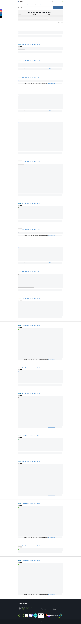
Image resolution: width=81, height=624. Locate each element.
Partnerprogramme (41, 1)
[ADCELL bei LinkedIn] (1, 15)
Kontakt (51, 1)
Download (42, 607)
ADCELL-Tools (47, 1)
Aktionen (41, 4)
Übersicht (28, 4)
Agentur (37, 1)
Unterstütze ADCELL (44, 609)
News (42, 604)
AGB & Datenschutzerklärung (56, 607)
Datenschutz (54, 609)
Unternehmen (54, 604)
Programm (20, 14)
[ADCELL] (41, 615)
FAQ (53, 608)
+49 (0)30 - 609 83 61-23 (28, 607)
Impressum (54, 610)
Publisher (28, 1)
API (41, 608)
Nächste (41, 596)
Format (49, 14)
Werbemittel (33, 4)
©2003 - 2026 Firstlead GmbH (40, 621)
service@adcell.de (23, 609)
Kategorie (34, 14)
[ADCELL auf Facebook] (1, 13)
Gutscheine (37, 4)
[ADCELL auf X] (1, 17)
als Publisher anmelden (51, 68)
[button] (58, 7)
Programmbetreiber (32, 1)
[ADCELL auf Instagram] (1, 10)
